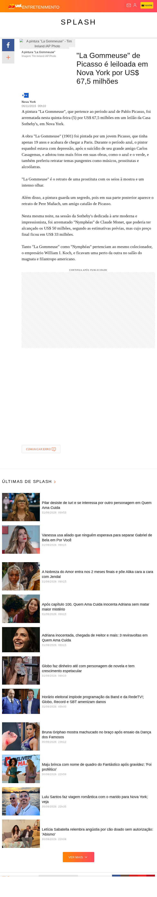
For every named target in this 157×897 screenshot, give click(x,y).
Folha (123, 18)
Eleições (40, 18)
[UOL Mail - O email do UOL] (128, 5)
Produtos (9, 18)
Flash (25, 18)
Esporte (138, 18)
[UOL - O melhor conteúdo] (15, 6)
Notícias (57, 18)
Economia (107, 18)
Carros (90, 18)
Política (74, 18)
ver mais (75, 857)
